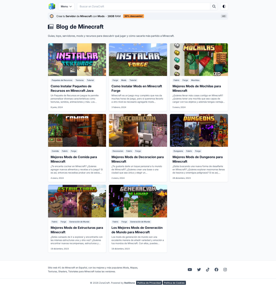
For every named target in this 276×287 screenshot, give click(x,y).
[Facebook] (216, 269)
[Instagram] (225, 269)
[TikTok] (208, 269)
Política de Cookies (174, 282)
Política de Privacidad (149, 282)
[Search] (214, 6)
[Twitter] (199, 269)
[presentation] (138, 16)
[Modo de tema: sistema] (224, 6)
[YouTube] (189, 269)
